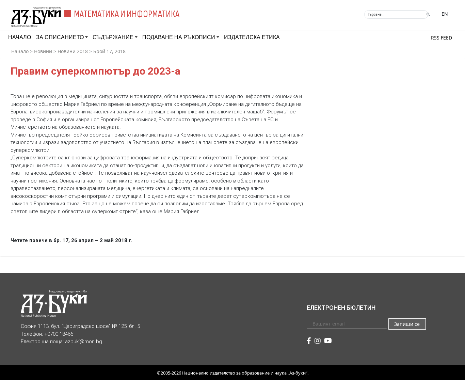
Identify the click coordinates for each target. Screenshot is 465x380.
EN (445, 14)
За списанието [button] (60, 37)
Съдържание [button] (113, 37)
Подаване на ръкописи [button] (178, 37)
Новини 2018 (73, 51)
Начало (19, 37)
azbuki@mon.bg (83, 341)
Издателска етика (252, 37)
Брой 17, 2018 (109, 51)
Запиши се (407, 324)
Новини (43, 51)
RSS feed (441, 37)
